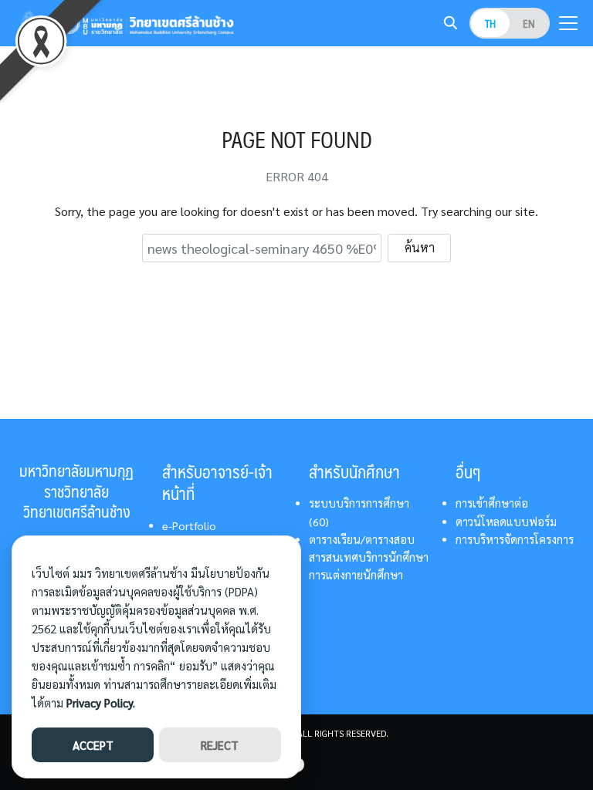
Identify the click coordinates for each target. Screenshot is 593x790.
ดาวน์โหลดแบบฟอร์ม (506, 521)
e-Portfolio (189, 525)
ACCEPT (93, 745)
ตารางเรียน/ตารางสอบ (362, 539)
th (490, 23)
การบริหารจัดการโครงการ (515, 539)
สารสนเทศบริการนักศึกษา (369, 557)
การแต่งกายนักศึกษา (356, 575)
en (529, 23)
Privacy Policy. (100, 702)
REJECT (220, 745)
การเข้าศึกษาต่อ (492, 503)
